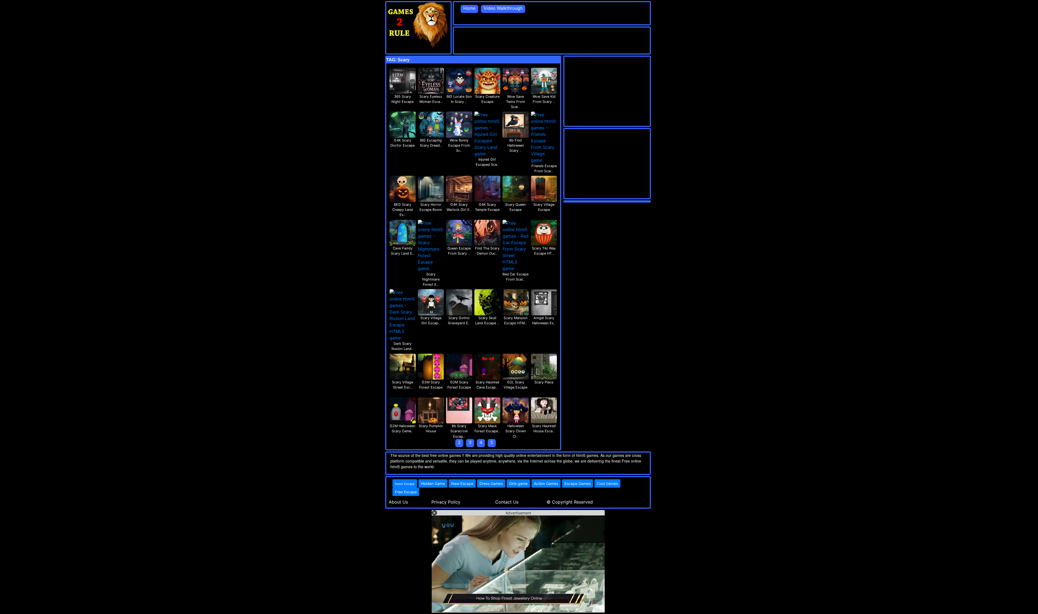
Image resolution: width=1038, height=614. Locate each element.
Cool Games (607, 483)
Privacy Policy (445, 502)
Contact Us (506, 502)
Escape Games (577, 483)
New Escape (462, 483)
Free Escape (406, 492)
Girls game (518, 483)
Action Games (546, 483)
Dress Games (491, 483)
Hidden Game (433, 483)
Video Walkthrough (503, 8)
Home (469, 8)
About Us (398, 502)
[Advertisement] (552, 40)
